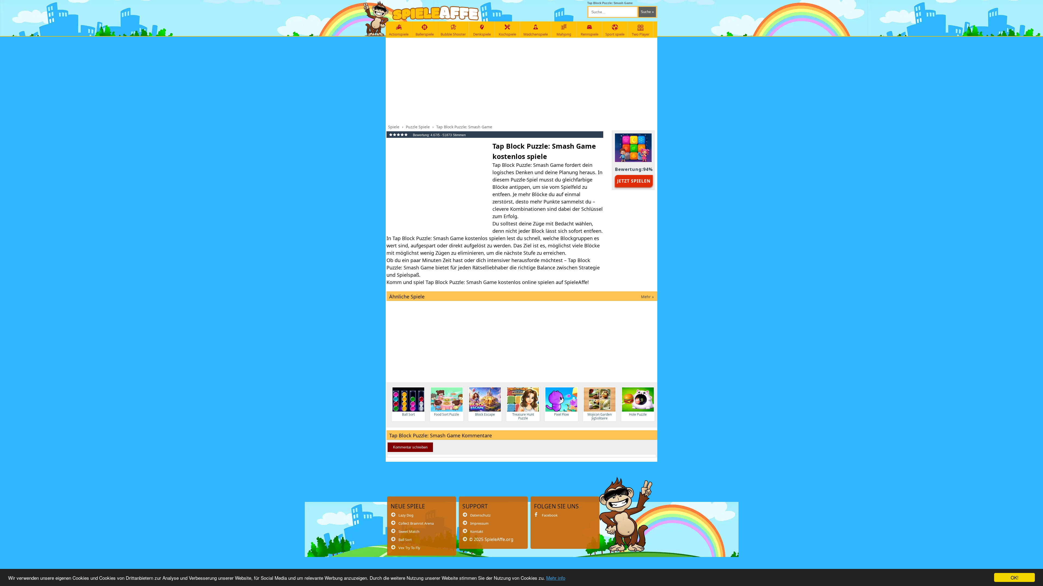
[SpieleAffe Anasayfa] (435, 13)
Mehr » (647, 296)
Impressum (479, 523)
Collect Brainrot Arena (416, 523)
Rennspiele (589, 34)
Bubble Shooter (453, 34)
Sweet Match (408, 531)
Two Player (640, 34)
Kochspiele (507, 34)
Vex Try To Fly (409, 547)
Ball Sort (408, 414)
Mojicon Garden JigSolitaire (600, 416)
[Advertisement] (522, 79)
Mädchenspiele (535, 34)
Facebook (550, 515)
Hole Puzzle (638, 414)
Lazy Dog (405, 515)
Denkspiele (482, 34)
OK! (1015, 577)
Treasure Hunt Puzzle (523, 416)
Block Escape (485, 414)
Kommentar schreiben (410, 447)
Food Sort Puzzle (446, 414)
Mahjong (564, 34)
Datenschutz (480, 515)
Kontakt (476, 531)
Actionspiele (399, 34)
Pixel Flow (561, 414)
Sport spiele (614, 34)
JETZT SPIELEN (634, 181)
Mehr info (555, 577)
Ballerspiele (425, 34)
